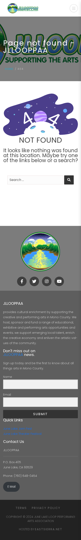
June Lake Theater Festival (22, 434)
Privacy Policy (46, 508)
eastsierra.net (48, 529)
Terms (21, 508)
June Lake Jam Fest (17, 429)
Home (9, 69)
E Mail (11, 487)
